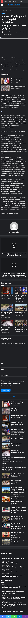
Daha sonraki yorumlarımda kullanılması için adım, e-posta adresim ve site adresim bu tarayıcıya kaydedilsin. (13, 383)
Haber (9, 10)
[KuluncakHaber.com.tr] (14, 5)
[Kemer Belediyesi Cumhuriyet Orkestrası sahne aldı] (6, 482)
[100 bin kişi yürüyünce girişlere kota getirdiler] (6, 475)
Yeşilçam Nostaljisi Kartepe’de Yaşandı (17, 423)
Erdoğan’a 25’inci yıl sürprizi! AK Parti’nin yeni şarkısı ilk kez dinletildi (20, 298)
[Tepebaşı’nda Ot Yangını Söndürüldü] (6, 542)
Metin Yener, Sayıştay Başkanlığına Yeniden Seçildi (17, 534)
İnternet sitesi (4, 375)
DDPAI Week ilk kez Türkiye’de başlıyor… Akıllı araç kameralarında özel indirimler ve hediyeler (18, 490)
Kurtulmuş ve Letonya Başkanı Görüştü (17, 402)
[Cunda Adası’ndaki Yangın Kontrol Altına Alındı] (7, 307)
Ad (2, 363)
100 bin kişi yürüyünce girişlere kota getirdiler (18, 474)
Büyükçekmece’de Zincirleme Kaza (20, 313)
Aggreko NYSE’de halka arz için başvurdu (13, 457)
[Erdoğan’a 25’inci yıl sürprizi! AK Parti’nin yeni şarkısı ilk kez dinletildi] (21, 290)
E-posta (3, 369)
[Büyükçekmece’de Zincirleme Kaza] (21, 307)
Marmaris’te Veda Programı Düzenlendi (21, 328)
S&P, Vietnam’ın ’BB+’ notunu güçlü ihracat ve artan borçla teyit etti (14, 468)
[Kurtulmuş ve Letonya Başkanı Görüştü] (5, 81)
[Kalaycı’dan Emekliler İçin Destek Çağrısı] (7, 290)
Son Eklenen (14, 397)
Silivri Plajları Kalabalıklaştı (18, 86)
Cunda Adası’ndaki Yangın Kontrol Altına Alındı (7, 314)
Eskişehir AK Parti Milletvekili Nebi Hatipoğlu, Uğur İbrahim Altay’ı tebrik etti (18, 526)
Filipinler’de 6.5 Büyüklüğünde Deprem (5, 329)
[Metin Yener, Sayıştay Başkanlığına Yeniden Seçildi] (6, 534)
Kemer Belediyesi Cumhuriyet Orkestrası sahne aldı (17, 481)
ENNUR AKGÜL (7, 32)
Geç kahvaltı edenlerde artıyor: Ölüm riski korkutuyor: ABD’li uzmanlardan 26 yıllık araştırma (18, 500)
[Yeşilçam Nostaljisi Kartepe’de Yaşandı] (6, 425)
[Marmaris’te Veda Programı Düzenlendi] (21, 323)
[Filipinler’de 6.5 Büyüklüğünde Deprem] (7, 323)
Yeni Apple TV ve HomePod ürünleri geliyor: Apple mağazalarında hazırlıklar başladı (18, 510)
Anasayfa (5, 10)
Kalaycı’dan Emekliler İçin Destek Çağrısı (7, 296)
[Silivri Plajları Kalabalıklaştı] (5, 88)
